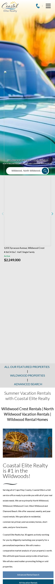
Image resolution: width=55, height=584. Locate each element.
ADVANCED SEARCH (28, 384)
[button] (52, 213)
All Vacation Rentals (28, 582)
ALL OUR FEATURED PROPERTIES (27, 367)
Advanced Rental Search (28, 574)
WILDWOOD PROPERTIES (27, 375)
